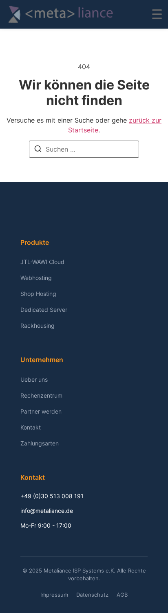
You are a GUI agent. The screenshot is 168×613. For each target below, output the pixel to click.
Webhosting (36, 277)
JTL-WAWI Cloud (42, 261)
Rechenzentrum (41, 395)
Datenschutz (92, 594)
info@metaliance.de (46, 510)
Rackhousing (37, 325)
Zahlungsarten (39, 443)
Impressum (54, 594)
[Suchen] (38, 150)
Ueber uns (34, 379)
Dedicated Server (43, 309)
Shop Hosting (38, 293)
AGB (122, 594)
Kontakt (30, 427)
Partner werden (41, 411)
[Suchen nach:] (84, 149)
